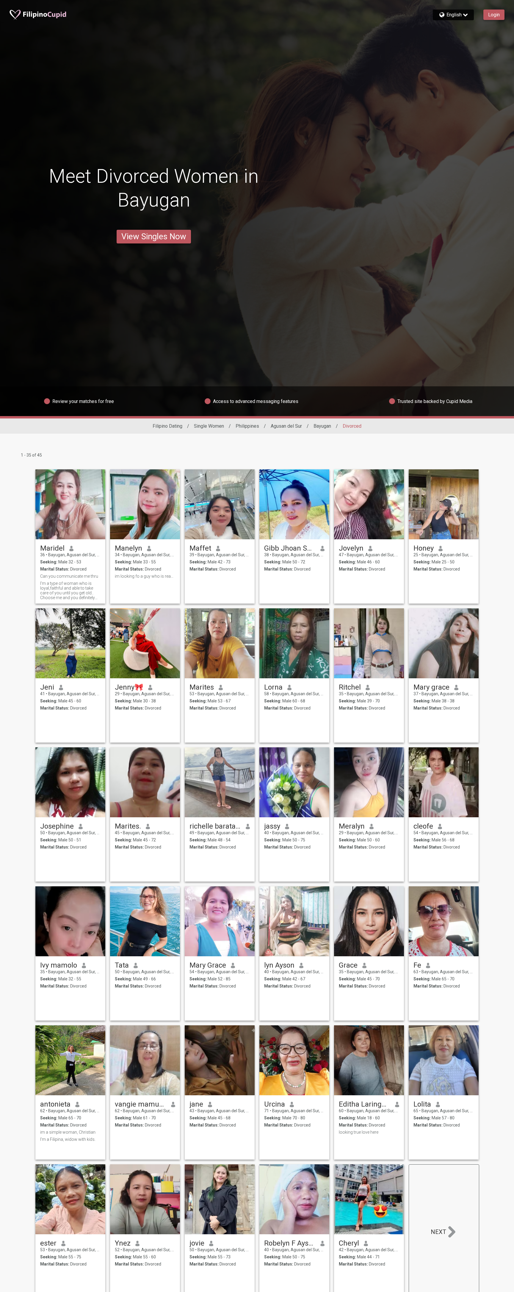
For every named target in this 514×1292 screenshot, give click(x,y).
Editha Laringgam (364, 1104)
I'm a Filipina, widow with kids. (67, 1139)
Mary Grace (207, 965)
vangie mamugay (140, 1104)
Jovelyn (351, 548)
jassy (272, 826)
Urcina (274, 1104)
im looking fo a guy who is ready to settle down (145, 576)
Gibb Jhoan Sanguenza (290, 548)
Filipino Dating (167, 426)
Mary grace (431, 687)
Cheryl (349, 1243)
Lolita (422, 1104)
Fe (417, 965)
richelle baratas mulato (215, 826)
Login (494, 15)
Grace (348, 965)
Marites (201, 687)
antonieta (55, 1104)
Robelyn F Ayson (290, 1243)
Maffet (200, 548)
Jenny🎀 (129, 687)
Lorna (273, 687)
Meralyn (352, 826)
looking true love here (358, 1132)
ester (48, 1243)
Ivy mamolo (58, 965)
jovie (196, 1243)
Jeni (47, 687)
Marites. (128, 826)
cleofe (423, 826)
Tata (122, 965)
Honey (423, 548)
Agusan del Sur (286, 426)
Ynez (123, 1243)
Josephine (57, 826)
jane (196, 1104)
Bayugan (322, 426)
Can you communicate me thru (69, 576)
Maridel (52, 548)
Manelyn (128, 548)
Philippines (247, 426)
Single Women (209, 426)
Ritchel (350, 687)
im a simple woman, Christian (67, 1132)
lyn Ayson (279, 965)
